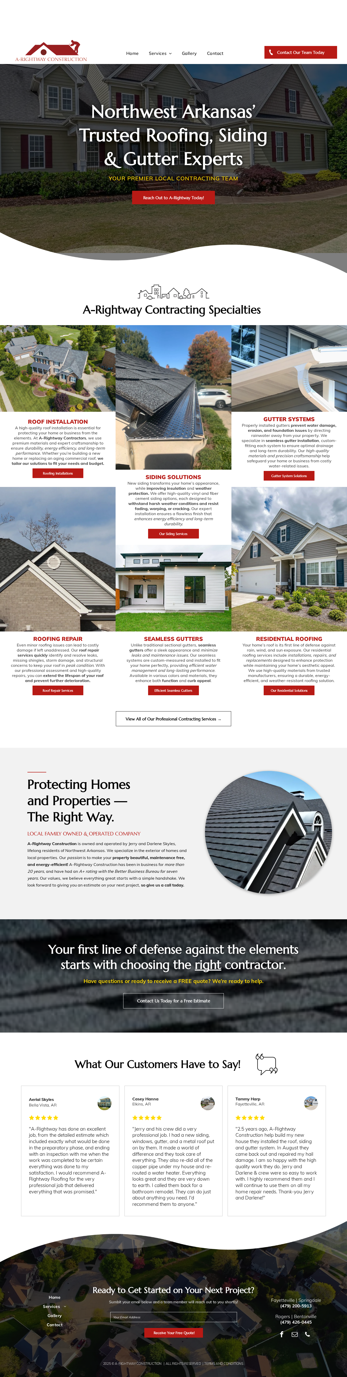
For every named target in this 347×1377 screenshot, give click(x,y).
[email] (294, 1335)
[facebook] (281, 1335)
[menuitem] (132, 53)
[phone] (307, 1335)
